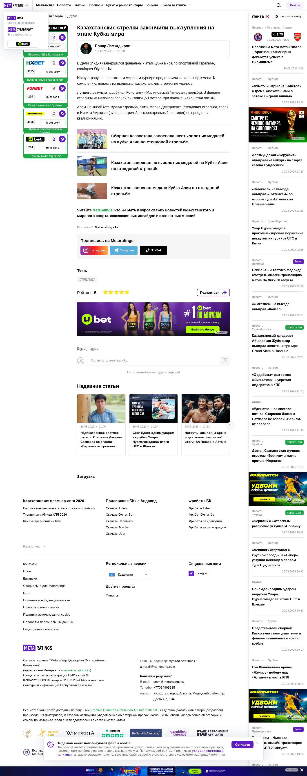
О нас (27, 571)
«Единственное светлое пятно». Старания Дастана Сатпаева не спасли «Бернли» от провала (101, 439)
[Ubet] (35, 139)
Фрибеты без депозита (205, 521)
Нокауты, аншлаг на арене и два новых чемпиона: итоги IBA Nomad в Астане (205, 437)
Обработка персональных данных (48, 622)
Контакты (30, 564)
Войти (295, 5)
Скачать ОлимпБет (120, 514)
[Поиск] (279, 5)
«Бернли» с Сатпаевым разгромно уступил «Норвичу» (277, 523)
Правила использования (41, 607)
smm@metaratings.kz (169, 681)
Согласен (242, 744)
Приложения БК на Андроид (131, 501)
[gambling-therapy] (178, 733)
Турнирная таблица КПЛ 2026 (45, 514)
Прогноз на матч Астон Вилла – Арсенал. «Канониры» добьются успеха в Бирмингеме (276, 54)
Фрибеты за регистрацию (207, 527)
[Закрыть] (300, 770)
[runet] (27, 733)
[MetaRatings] (37, 648)
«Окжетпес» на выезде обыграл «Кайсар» (270, 306)
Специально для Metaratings (44, 586)
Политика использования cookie (46, 614)
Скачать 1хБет (116, 508)
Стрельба (87, 279)
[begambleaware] (146, 733)
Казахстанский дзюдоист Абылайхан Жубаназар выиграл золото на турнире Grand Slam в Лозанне (275, 343)
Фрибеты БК (200, 501)
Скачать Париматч (119, 521)
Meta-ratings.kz (106, 227)
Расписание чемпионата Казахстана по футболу (59, 508)
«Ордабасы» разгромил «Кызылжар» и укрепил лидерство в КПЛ (271, 380)
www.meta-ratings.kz (75, 670)
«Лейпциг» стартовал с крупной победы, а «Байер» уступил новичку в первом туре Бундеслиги (275, 557)
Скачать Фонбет (117, 527)
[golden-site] (48, 733)
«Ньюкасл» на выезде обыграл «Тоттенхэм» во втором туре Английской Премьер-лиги (272, 196)
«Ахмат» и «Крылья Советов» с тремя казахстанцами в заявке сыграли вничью (276, 91)
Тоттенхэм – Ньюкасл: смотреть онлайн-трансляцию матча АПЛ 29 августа (277, 743)
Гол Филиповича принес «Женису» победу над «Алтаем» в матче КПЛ (272, 672)
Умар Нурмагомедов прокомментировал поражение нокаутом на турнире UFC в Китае (277, 235)
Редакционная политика (41, 629)
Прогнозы (95, 5)
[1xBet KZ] (35, 63)
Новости (64, 5)
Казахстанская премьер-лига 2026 (53, 501)
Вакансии (30, 578)
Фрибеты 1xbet (200, 508)
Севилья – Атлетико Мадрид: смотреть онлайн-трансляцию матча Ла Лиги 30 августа (277, 275)
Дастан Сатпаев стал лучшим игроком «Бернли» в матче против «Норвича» (276, 456)
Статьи (79, 5)
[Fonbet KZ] (35, 88)
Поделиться (209, 292)
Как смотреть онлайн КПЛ (42, 521)
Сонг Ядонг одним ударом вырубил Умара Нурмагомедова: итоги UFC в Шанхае (153, 439)
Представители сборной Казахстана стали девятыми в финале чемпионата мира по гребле (276, 635)
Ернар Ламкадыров (112, 46)
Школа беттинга (173, 5)
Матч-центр (45, 5)
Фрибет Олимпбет (202, 514)
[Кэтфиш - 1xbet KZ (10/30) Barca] (153, 771)
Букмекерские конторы (124, 5)
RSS (26, 593)
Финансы (112, 595)
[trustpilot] (112, 733)
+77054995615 (164, 687)
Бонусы (151, 5)
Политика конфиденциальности (46, 600)
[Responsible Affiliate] (212, 733)
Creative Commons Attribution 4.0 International (123, 710)
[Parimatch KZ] (35, 113)
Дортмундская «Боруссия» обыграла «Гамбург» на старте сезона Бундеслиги (277, 160)
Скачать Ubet (115, 533)
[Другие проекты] (16, 5)
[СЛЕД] (230, 425)
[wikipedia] (80, 733)
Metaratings (103, 210)
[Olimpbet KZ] (54, 37)
